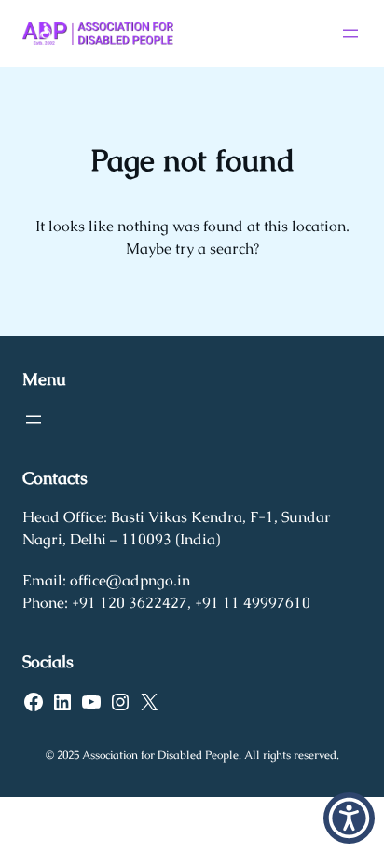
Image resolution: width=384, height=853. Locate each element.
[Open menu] (350, 33)
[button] (349, 818)
